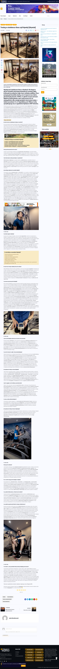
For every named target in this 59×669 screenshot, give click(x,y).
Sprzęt (9, 8)
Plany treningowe (3, 8)
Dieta (20, 8)
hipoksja (4, 589)
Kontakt (31, 8)
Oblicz (43, 59)
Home (1, 11)
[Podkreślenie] (9, 624)
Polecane (5, 11)
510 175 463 (3, 649)
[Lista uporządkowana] (11, 624)
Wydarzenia (15, 8)
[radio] (17, 583)
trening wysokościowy (6, 594)
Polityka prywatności (19, 648)
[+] (19, 624)
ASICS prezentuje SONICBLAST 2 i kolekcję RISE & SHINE (49, 27)
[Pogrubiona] (6, 624)
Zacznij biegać (25, 8)
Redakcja (17, 644)
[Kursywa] (7, 624)
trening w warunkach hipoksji (7, 591)
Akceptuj (23, 665)
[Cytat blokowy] (14, 624)
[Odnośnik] (16, 624)
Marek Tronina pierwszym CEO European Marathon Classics (49, 35)
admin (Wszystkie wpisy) (14, 610)
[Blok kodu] (15, 624)
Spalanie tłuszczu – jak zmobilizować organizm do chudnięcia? (49, 24)
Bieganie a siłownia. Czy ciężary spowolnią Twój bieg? (48, 38)
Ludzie (29, 647)
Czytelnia (30, 644)
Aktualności (39, 642)
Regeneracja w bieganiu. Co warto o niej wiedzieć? (48, 98)
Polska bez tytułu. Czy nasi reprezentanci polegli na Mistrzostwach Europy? (49, 30)
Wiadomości (29, 652)
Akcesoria (30, 642)
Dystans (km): (43, 50)
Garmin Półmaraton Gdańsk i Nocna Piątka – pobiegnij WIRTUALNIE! (48, 33)
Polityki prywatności (22, 663)
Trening (39, 650)
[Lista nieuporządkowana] (12, 624)
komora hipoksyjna (10, 589)
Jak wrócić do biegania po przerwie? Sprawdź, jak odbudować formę (17, 1)
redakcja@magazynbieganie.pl (6, 651)
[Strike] (10, 624)
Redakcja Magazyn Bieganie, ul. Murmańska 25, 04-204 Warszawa (6, 647)
